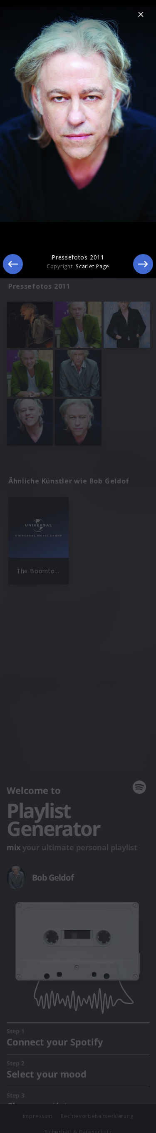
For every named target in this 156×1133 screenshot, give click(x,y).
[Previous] (13, 264)
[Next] (143, 264)
